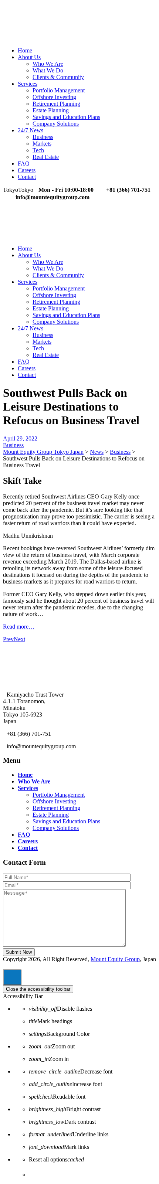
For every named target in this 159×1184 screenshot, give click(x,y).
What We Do (48, 70)
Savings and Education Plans (66, 117)
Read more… (18, 626)
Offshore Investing (54, 97)
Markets (42, 143)
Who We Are (48, 64)
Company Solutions (56, 123)
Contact (27, 177)
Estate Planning (51, 110)
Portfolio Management (59, 90)
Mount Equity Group (115, 959)
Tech (38, 150)
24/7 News (30, 130)
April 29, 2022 (20, 438)
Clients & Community (58, 77)
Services (27, 84)
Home (25, 50)
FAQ (24, 163)
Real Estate (46, 157)
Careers (26, 170)
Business (43, 137)
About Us (29, 57)
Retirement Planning (56, 104)
